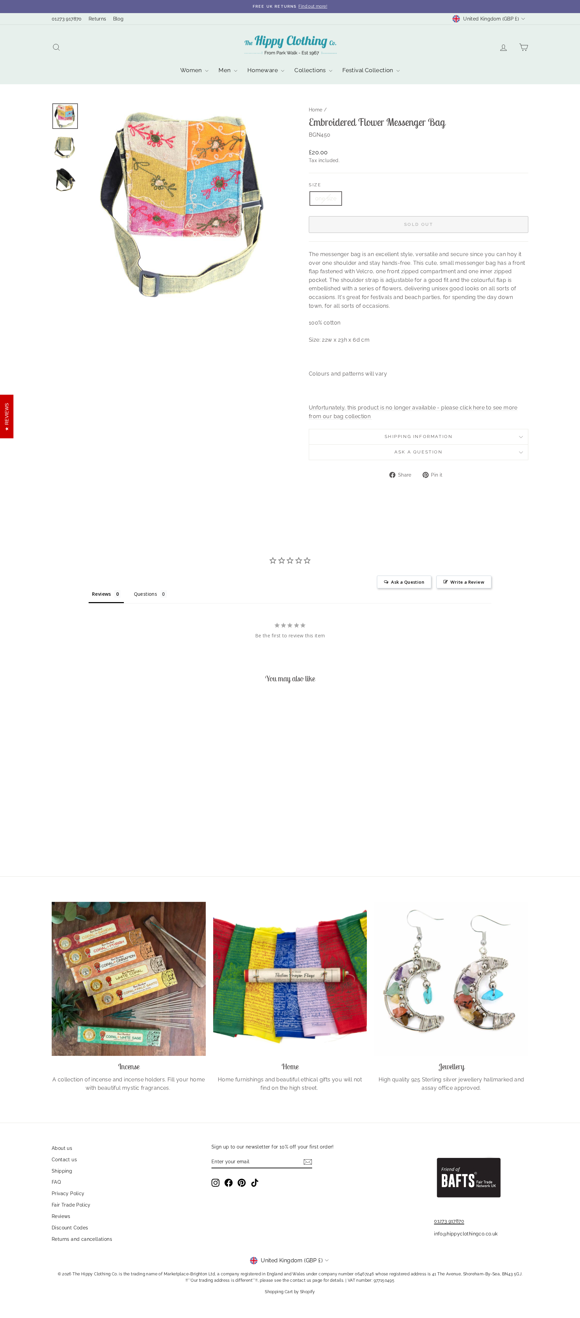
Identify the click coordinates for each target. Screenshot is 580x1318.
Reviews (61, 1216)
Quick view (108, 806)
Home (316, 109)
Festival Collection (368, 70)
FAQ (56, 1182)
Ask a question (418, 451)
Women (191, 70)
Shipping (62, 1171)
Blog (118, 18)
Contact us (64, 1159)
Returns (97, 18)
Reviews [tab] (101, 594)
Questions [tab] (145, 594)
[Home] (290, 979)
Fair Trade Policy (71, 1205)
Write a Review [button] (467, 582)
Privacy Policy (68, 1193)
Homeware (263, 70)
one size (325, 198)
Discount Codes (70, 1227)
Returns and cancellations (82, 1239)
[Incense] (129, 979)
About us (62, 1148)
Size (315, 184)
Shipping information (419, 436)
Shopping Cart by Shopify (290, 1291)
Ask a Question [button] (407, 582)
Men (225, 70)
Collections (310, 70)
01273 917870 (67, 18)
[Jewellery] (451, 979)
